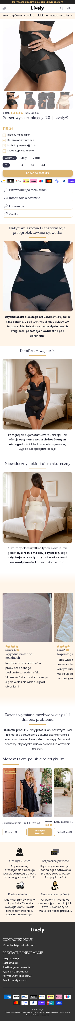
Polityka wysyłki (64, 1012)
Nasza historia (59, 15)
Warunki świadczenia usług (48, 1012)
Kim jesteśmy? (11, 958)
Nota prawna (44, 1015)
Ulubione (42, 15)
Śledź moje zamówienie (17, 967)
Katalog (29, 15)
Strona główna (12, 15)
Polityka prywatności (30, 1012)
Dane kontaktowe (32, 1015)
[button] (4, 8)
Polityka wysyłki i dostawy (17, 975)
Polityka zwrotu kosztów (14, 1012)
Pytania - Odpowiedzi (15, 971)
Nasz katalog (10, 962)
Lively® (40, 1010)
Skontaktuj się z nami (15, 980)
